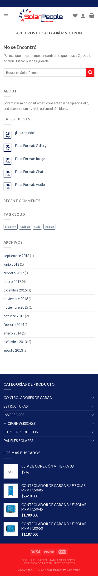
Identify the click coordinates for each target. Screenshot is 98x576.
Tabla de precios (62, 560)
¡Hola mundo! (25, 133)
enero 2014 (12, 333)
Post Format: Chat (29, 172)
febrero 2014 (14, 325)
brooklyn (10, 226)
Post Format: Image (30, 159)
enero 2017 (12, 282)
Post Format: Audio (30, 185)
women (49, 226)
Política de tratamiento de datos (49, 563)
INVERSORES (14, 415)
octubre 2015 (14, 316)
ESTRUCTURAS (16, 406)
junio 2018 (11, 264)
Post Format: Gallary (30, 146)
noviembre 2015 (16, 307)
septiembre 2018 (16, 256)
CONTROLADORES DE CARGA (28, 398)
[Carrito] (91, 15)
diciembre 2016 (15, 290)
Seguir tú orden (34, 560)
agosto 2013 (13, 350)
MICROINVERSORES (20, 423)
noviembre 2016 (16, 299)
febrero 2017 (14, 273)
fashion (25, 226)
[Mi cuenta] (83, 15)
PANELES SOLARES (18, 441)
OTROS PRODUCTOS (21, 432)
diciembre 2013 (15, 342)
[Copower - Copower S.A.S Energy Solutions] (40, 15)
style (37, 226)
